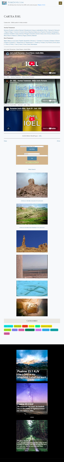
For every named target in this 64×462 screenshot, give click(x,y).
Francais (21, 330)
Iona (57, 34)
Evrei (54, 42)
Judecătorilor (40, 30)
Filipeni (7, 42)
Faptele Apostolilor (24, 41)
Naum (9, 35)
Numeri (22, 30)
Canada (25, 326)
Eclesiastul (55, 32)
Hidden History (30, 330)
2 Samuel (56, 30)
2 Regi (10, 32)
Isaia (17, 34)
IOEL (40, 136)
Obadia (53, 34)
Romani (33, 41)
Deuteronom (28, 30)
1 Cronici (15, 32)
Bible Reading (8, 326)
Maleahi (34, 35)
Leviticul (16, 30)
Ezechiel (32, 34)
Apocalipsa (34, 44)
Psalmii (43, 32)
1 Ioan (16, 44)
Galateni (52, 41)
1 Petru (7, 44)
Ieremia (21, 34)
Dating (37, 326)
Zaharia (29, 35)
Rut (45, 30)
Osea (41, 34)
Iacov (58, 42)
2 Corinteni (46, 41)
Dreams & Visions (46, 326)
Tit (46, 42)
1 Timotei (36, 42)
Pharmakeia (54, 330)
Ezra (26, 32)
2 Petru (11, 44)
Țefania (20, 35)
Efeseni (58, 41)
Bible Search (32, 169)
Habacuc (14, 35)
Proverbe (48, 32)
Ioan (17, 41)
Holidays (38, 330)
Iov (39, 32)
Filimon (50, 42)
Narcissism (46, 330)
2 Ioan (20, 44)
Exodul (11, 30)
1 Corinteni (39, 41)
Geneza (6, 30)
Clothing (31, 326)
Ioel (45, 34)
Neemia (30, 32)
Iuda (28, 44)
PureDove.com (16, 2)
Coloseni (12, 42)
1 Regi (6, 32)
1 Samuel (50, 30)
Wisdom (7, 333)
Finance (14, 330)
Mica (5, 35)
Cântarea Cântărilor (9, 34)
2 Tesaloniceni (29, 42)
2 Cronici (21, 32)
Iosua (33, 30)
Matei (5, 41)
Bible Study (17, 326)
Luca (13, 41)
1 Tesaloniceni (20, 42)
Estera (35, 32)
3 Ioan (25, 44)
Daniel (37, 34)
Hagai (24, 35)
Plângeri (26, 34)
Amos (48, 34)
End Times (8, 330)
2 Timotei (42, 42)
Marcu (9, 41)
